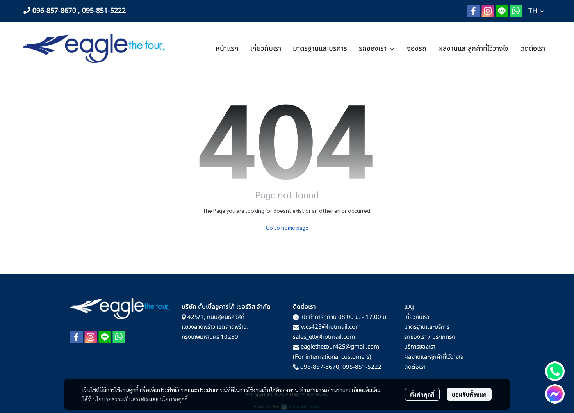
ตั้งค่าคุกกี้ (422, 394)
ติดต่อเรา (415, 367)
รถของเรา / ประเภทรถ (429, 337)
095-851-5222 (361, 367)
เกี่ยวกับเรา (416, 317)
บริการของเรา (419, 346)
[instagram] (487, 11)
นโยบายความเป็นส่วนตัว (120, 398)
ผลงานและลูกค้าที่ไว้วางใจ (433, 356)
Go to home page (287, 227)
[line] (502, 11)
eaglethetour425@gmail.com (340, 346)
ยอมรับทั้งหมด (469, 394)
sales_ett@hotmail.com (324, 337)
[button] (536, 11)
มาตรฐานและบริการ (426, 326)
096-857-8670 (319, 367)
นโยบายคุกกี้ (174, 398)
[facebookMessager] (555, 394)
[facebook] (473, 11)
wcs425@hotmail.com (331, 326)
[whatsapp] (516, 11)
